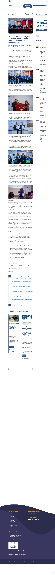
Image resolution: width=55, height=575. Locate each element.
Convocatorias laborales (14, 536)
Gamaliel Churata (25, 286)
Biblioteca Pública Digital (26, 276)
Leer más (11, 347)
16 (46, 23)
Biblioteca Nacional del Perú (16, 276)
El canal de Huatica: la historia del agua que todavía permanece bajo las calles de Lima (43, 101)
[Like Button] (9, 271)
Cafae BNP (11, 522)
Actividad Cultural (15, 45)
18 (38, 25)
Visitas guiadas (12, 521)
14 (43, 23)
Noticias (10, 45)
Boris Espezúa (14, 278)
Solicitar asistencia (13, 526)
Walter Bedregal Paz (22, 301)
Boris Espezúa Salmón (21, 278)
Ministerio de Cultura (21, 291)
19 (40, 25)
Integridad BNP (32, 513)
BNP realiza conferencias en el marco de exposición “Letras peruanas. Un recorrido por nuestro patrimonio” (27, 331)
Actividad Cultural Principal (23, 45)
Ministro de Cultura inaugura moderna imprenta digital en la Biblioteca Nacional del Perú (43, 50)
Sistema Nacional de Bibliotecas (17, 299)
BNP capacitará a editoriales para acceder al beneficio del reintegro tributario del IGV (14, 327)
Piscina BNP (12, 524)
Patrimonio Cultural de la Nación (20, 294)
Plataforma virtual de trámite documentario (17, 513)
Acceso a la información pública (15, 535)
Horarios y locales (13, 515)
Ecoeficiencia (12, 520)
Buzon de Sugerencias (13, 534)
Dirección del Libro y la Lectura (17, 286)
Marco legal (12, 528)
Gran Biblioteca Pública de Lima (23, 289)
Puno (27, 294)
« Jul (37, 31)
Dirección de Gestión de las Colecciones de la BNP (22, 283)
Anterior (13, 14)
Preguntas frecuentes (13, 525)
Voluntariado (12, 516)
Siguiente (28, 14)
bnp (30, 276)
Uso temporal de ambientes (14, 519)
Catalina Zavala (27, 278)
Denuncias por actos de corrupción (16, 539)
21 (43, 25)
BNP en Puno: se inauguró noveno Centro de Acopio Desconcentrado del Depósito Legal (19, 40)
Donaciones (12, 517)
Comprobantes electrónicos (14, 537)
